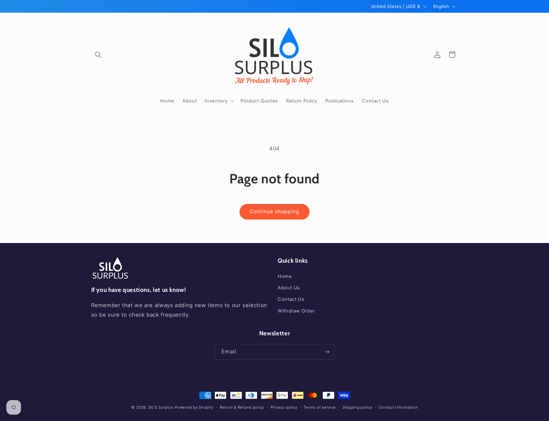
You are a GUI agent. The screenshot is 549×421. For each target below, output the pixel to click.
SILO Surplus (160, 407)
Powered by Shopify (194, 407)
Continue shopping (275, 211)
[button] (98, 54)
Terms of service (320, 407)
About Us (289, 288)
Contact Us (291, 299)
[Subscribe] (327, 351)
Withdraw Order (296, 311)
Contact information (398, 407)
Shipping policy (357, 407)
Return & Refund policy (242, 407)
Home (285, 276)
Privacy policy (284, 407)
